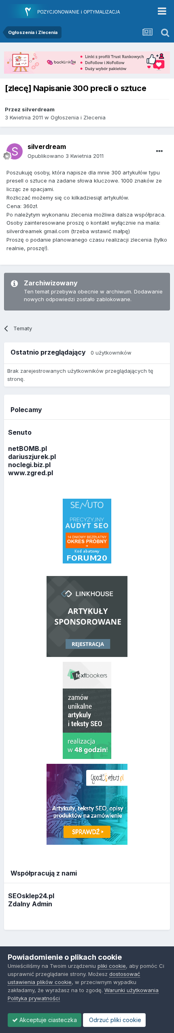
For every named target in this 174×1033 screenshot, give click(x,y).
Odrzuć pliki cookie (114, 1019)
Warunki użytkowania (131, 990)
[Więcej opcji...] (159, 151)
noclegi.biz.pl (29, 465)
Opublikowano (66, 156)
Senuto (20, 432)
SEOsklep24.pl (31, 896)
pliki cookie (112, 966)
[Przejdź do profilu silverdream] (14, 151)
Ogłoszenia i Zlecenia (78, 117)
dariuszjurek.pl (32, 457)
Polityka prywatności (34, 998)
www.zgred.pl (30, 473)
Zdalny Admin (30, 904)
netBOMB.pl (27, 448)
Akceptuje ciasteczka (47, 1019)
